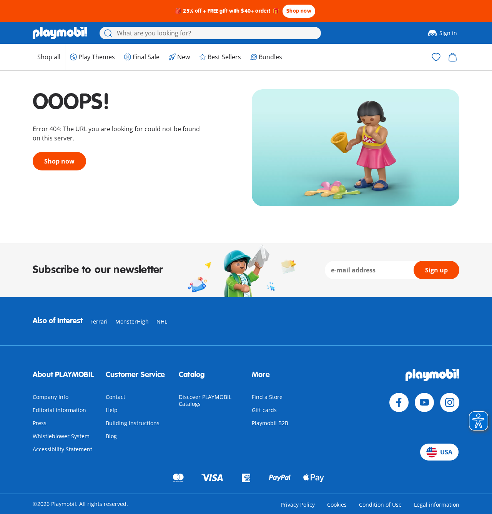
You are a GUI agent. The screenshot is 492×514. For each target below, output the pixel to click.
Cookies (337, 504)
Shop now (298, 11)
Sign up (436, 270)
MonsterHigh (132, 321)
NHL (161, 321)
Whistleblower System (61, 436)
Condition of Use (380, 504)
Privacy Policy (298, 504)
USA (446, 452)
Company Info (50, 397)
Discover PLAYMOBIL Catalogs (205, 400)
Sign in (448, 33)
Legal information (436, 504)
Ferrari (99, 321)
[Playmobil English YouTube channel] (424, 402)
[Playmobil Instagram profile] (449, 402)
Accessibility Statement (62, 449)
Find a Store (267, 397)
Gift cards (264, 410)
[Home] (60, 33)
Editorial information (59, 410)
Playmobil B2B (270, 423)
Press (40, 423)
